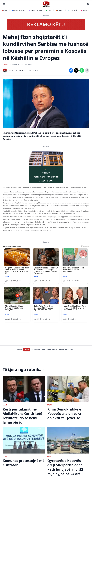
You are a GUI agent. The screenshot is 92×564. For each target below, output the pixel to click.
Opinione (86, 10)
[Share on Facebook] (71, 70)
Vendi (49, 10)
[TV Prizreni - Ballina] (46, 4)
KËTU (27, 350)
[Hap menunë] (4, 4)
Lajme (5, 10)
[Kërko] (88, 4)
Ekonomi (60, 10)
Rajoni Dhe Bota (36, 10)
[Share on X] (76, 70)
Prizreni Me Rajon (19, 10)
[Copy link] (87, 70)
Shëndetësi (73, 10)
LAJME (5, 64)
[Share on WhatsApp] (81, 70)
